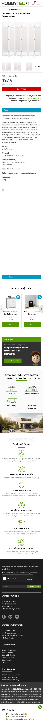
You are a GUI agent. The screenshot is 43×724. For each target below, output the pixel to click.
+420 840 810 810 (9, 601)
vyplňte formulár (33, 98)
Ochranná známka (9, 650)
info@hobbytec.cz (9, 604)
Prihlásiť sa (34, 586)
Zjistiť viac (13, 361)
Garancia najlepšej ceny (11, 675)
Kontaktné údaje (8, 658)
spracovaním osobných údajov (25, 573)
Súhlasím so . (21, 573)
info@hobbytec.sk (9, 633)
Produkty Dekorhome (13, 9)
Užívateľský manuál (9, 677)
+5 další (37, 66)
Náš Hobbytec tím (9, 655)
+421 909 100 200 (8, 630)
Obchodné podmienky (10, 680)
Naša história (6, 660)
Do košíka (21, 89)
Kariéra (4, 663)
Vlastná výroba (7, 653)
